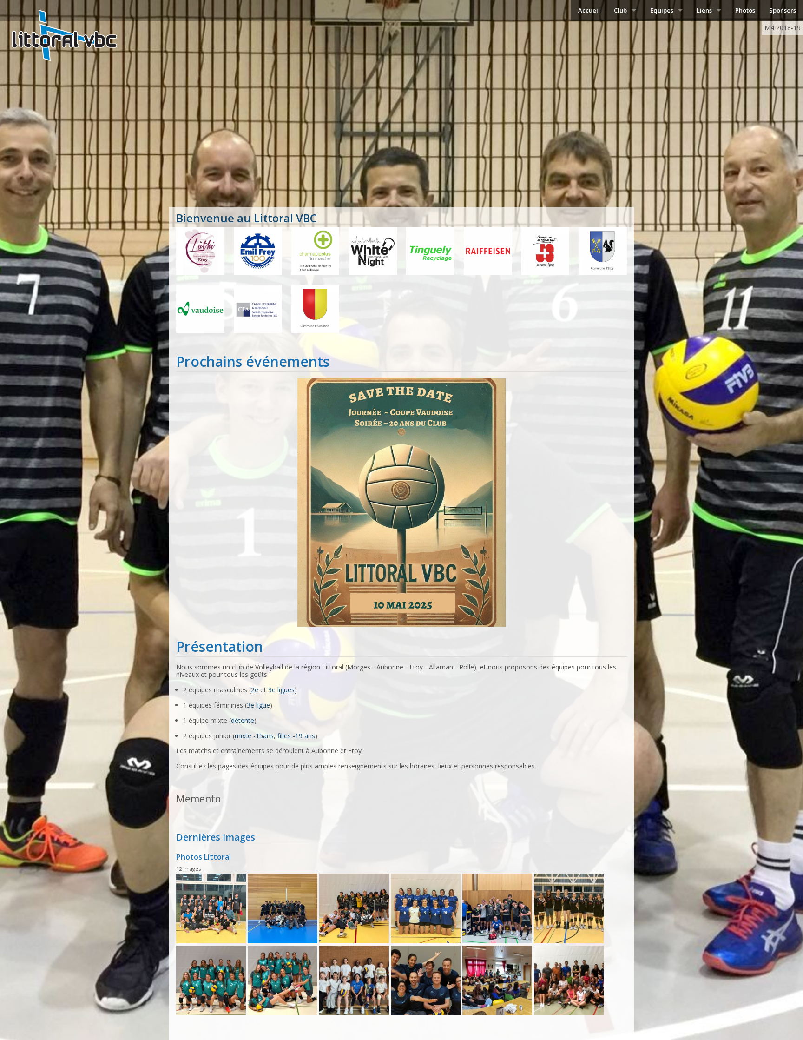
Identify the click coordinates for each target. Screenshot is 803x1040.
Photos (745, 10)
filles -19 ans (296, 735)
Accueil (589, 10)
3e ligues (281, 689)
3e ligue (258, 705)
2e (254, 689)
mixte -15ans (254, 735)
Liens (704, 10)
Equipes (661, 10)
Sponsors (782, 10)
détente (242, 720)
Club (620, 10)
